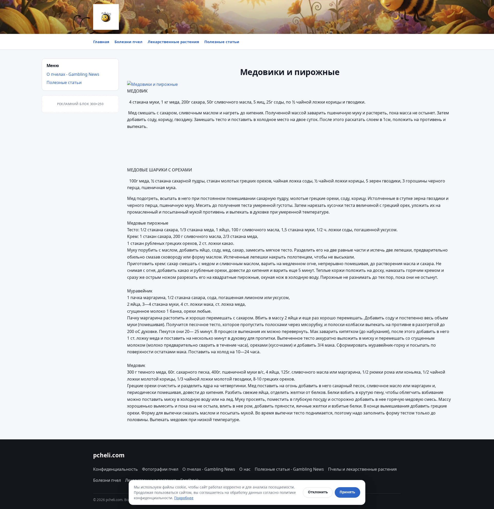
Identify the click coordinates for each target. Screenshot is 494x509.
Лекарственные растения (173, 41)
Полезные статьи (221, 41)
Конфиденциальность (115, 469)
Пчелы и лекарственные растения (362, 469)
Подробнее (183, 497)
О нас (245, 469)
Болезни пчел (128, 41)
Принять (347, 492)
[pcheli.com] (106, 17)
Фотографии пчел (160, 469)
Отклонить (318, 492)
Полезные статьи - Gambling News (289, 469)
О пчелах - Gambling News (73, 74)
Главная (101, 41)
